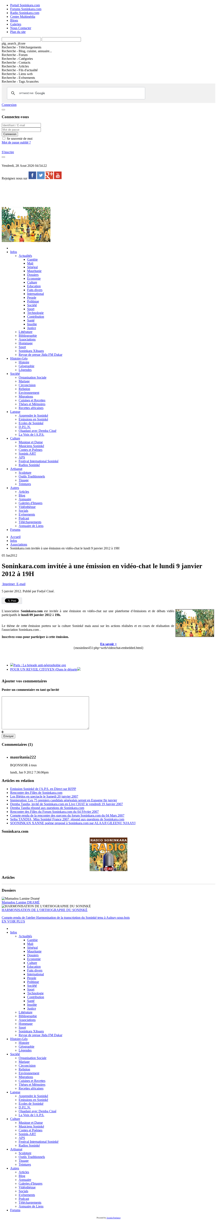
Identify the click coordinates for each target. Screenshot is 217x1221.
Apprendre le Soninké (33, 415)
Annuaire (25, 499)
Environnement (29, 392)
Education (34, 286)
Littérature (25, 332)
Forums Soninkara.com (25, 9)
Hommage (26, 343)
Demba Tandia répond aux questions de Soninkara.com (47, 808)
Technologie (35, 313)
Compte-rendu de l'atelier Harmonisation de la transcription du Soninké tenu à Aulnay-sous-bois (66, 917)
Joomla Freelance (114, 1218)
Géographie (26, 366)
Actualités (25, 255)
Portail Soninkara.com (25, 5)
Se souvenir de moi (19, 138)
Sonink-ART (27, 453)
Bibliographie (28, 335)
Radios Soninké (29, 465)
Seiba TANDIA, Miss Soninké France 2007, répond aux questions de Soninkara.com (67, 819)
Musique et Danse (31, 442)
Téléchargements (30, 522)
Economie (34, 278)
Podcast (24, 518)
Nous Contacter (20, 28)
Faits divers (34, 290)
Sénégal (32, 267)
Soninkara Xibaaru (31, 351)
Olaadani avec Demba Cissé (37, 431)
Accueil (15, 537)
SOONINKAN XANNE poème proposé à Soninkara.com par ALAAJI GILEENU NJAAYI (72, 823)
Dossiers (33, 275)
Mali (30, 263)
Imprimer (9, 584)
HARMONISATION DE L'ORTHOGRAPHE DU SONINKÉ (45, 910)
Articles (24, 491)
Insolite (32, 324)
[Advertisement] (79, 193)
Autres (14, 488)
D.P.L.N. (25, 427)
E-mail (20, 584)
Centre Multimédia (22, 16)
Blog (22, 495)
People (31, 297)
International (35, 294)
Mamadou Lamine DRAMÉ (21, 902)
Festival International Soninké (38, 461)
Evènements (27, 514)
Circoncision (27, 385)
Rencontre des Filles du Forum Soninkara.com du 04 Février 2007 (54, 811)
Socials (23, 510)
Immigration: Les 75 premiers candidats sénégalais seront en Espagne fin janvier (63, 800)
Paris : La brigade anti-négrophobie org (40, 665)
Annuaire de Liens (31, 526)
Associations (27, 339)
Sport (30, 309)
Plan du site (18, 32)
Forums (15, 529)
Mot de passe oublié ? (16, 142)
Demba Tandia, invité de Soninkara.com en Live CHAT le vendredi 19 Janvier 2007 (66, 804)
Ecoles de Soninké (31, 423)
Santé (31, 320)
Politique (33, 301)
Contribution (35, 316)
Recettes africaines (31, 408)
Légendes (25, 370)
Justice (31, 328)
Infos (13, 252)
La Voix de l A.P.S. (31, 434)
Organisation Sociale (32, 377)
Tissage (24, 480)
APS (22, 457)
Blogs (14, 20)
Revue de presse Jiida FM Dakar (40, 354)
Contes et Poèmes (30, 450)
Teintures (25, 484)
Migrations (26, 396)
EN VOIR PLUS (13, 921)
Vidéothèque (27, 507)
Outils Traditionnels (32, 476)
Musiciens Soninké (31, 446)
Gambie (32, 259)
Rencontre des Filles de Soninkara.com (36, 792)
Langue (15, 411)
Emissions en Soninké (33, 419)
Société (32, 305)
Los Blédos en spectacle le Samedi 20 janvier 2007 (44, 796)
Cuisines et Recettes (32, 400)
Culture (32, 282)
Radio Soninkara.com (24, 13)
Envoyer (8, 736)
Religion (24, 389)
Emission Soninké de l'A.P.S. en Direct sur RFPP (43, 789)
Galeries (15, 24)
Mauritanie (34, 271)
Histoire (24, 362)
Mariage (24, 381)
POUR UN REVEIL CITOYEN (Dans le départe (43, 669)
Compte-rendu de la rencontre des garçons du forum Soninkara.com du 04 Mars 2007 (67, 815)
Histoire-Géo (19, 358)
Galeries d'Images (30, 503)
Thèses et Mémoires (32, 404)
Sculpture (25, 472)
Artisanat (16, 469)
